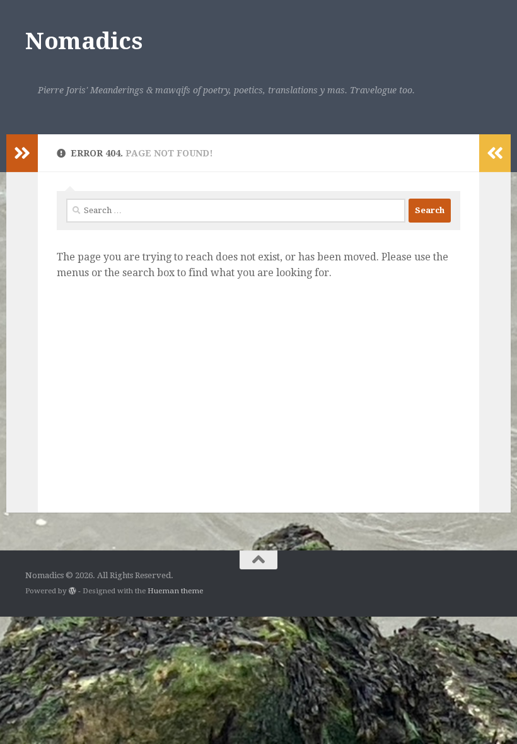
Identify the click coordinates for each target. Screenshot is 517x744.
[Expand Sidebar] (22, 153)
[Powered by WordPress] (72, 591)
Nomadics (83, 41)
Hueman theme (175, 590)
